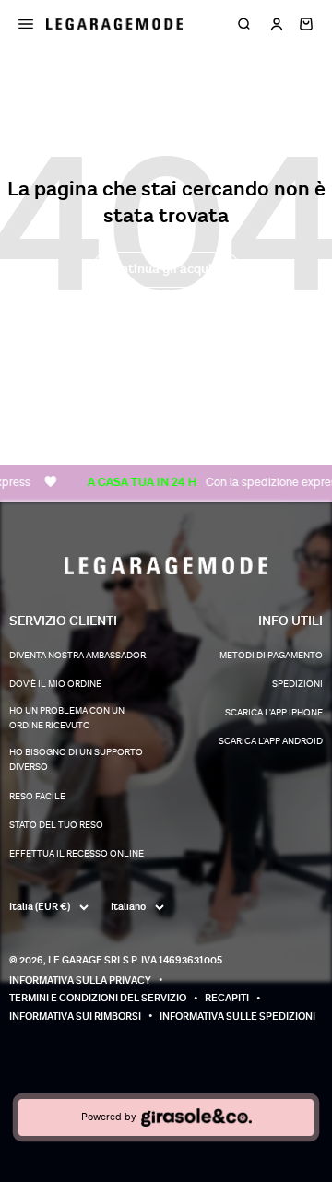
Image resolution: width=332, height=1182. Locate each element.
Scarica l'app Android (271, 741)
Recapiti (227, 998)
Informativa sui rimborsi (75, 1016)
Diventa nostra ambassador (77, 655)
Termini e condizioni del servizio (97, 998)
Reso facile (37, 796)
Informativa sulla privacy (80, 981)
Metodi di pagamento (271, 655)
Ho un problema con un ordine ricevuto (67, 718)
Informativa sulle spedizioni (237, 1016)
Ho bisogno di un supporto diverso (76, 760)
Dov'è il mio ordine (55, 684)
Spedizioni (297, 684)
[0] (306, 24)
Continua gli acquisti (166, 269)
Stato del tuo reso (56, 825)
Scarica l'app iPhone (274, 712)
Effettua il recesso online (76, 853)
